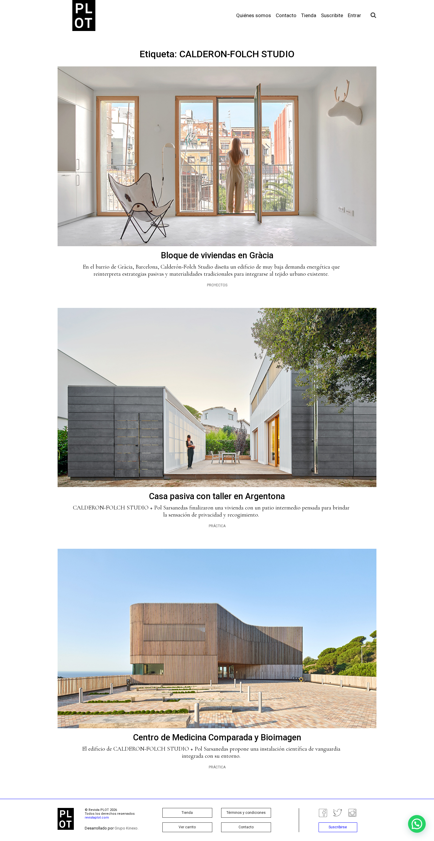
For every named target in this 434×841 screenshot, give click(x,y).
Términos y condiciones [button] (246, 813)
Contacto (286, 15)
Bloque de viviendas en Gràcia (217, 255)
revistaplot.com (97, 817)
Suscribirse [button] (338, 827)
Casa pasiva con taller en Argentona (217, 496)
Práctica (217, 526)
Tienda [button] (187, 813)
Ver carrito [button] (187, 827)
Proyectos (217, 285)
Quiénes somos (253, 15)
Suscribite (332, 15)
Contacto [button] (246, 827)
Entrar (354, 15)
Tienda (308, 15)
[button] (417, 824)
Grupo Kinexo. (126, 828)
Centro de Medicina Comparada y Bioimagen (217, 737)
